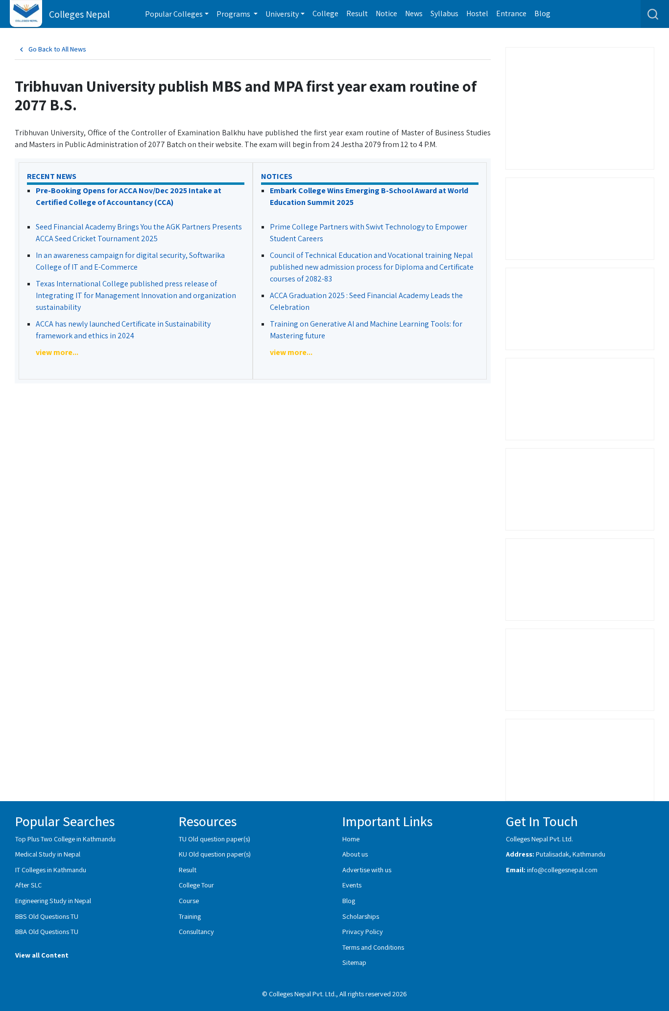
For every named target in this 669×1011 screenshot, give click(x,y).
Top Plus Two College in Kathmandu (65, 838)
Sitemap (354, 962)
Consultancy (196, 931)
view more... (57, 352)
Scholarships (360, 916)
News (414, 13)
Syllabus (444, 13)
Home (350, 838)
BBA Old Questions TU (46, 931)
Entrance (511, 13)
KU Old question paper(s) (215, 854)
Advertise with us (366, 869)
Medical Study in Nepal (47, 854)
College (325, 13)
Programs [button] (234, 14)
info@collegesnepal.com (562, 869)
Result (357, 13)
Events (351, 884)
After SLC (28, 884)
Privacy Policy (362, 931)
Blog (542, 13)
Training (190, 916)
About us (355, 854)
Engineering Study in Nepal (53, 900)
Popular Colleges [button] (174, 14)
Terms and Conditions (373, 947)
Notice (386, 13)
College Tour (196, 884)
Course (189, 900)
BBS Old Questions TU (46, 916)
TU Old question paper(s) (214, 838)
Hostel (477, 13)
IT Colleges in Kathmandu (50, 869)
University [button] (282, 14)
